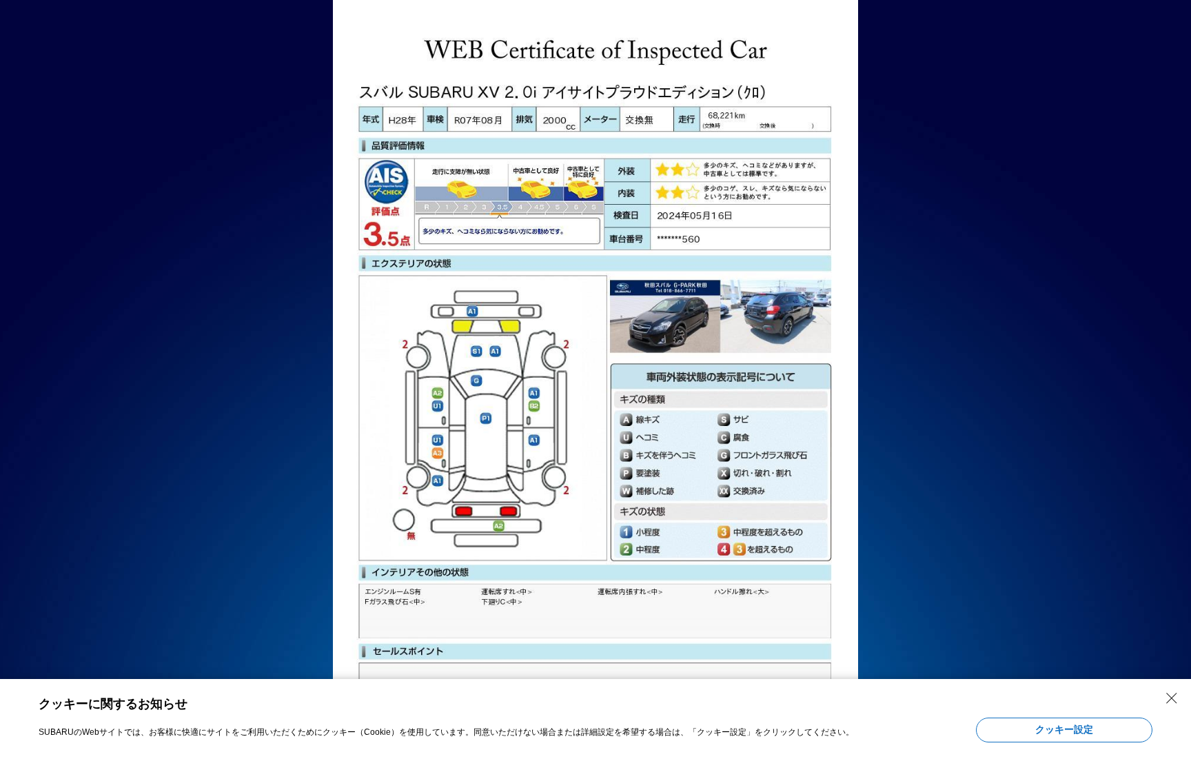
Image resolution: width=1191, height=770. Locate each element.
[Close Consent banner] (1172, 698)
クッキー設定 (1064, 729)
